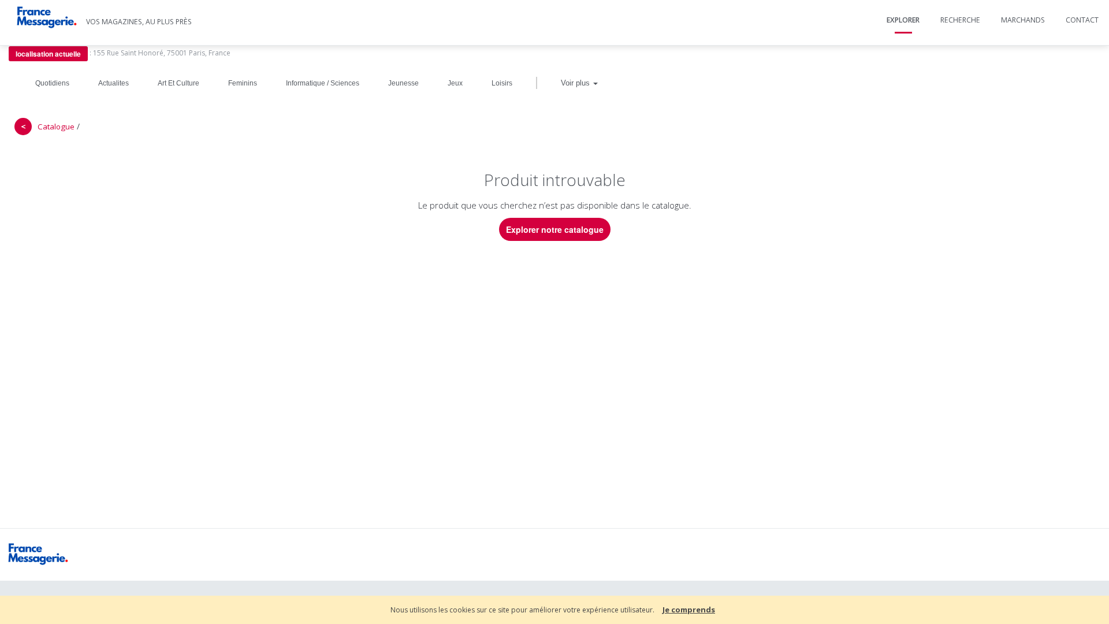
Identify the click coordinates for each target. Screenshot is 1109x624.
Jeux (455, 83)
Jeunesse (403, 83)
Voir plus (576, 83)
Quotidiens (52, 83)
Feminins (242, 83)
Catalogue (56, 126)
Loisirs (502, 83)
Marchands (1023, 20)
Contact (1082, 20)
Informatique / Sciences (322, 83)
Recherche (960, 20)
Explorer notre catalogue (555, 229)
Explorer (903, 20)
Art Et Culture (178, 83)
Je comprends (689, 609)
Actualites (113, 83)
